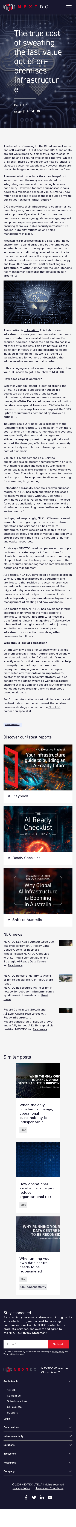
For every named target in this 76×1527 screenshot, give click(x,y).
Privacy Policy (58, 1352)
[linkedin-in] (42, 1497)
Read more (15, 965)
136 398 (11, 1390)
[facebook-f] (26, 1497)
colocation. (31, 330)
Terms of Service (11, 1354)
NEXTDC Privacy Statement (28, 1333)
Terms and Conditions (49, 1488)
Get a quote (14, 1407)
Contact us (14, 1395)
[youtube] (50, 1497)
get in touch (36, 372)
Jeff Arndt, (55, 495)
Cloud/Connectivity (12, 725)
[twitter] (34, 1497)
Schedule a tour (17, 1401)
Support (12, 1412)
